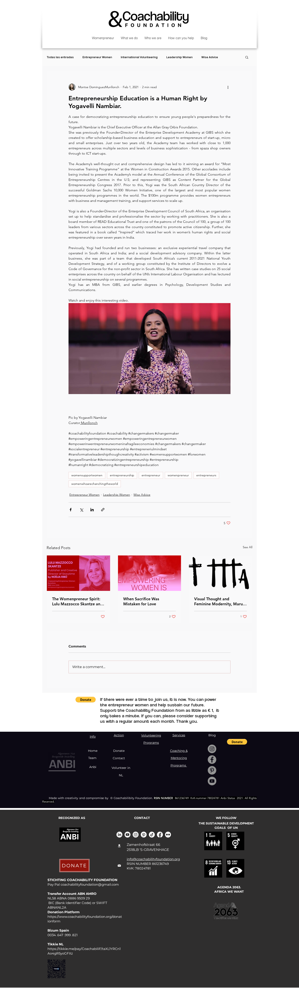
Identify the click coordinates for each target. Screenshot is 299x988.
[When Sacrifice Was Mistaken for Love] (149, 573)
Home (92, 751)
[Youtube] (127, 835)
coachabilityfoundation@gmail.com (90, 884)
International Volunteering (139, 57)
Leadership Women (179, 57)
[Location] (119, 845)
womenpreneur (178, 475)
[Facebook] (212, 759)
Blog (212, 735)
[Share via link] (103, 510)
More (230, 57)
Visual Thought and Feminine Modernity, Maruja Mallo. (220, 601)
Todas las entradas (60, 57)
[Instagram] (212, 749)
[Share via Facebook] (71, 510)
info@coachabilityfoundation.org (153, 859)
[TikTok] (152, 835)
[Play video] (149, 348)
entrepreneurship (122, 475)
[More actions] (227, 87)
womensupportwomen (86, 475)
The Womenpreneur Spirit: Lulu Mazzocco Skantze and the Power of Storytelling (77, 601)
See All (247, 547)
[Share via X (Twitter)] (81, 510)
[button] (247, 57)
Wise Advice (209, 57)
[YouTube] (212, 781)
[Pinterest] (212, 770)
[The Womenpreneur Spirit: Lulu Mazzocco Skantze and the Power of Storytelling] (78, 573)
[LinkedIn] (119, 835)
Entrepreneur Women (97, 57)
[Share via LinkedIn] (92, 510)
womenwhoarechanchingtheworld (94, 484)
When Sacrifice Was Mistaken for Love (141, 601)
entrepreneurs (206, 475)
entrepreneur (151, 475)
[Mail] (119, 865)
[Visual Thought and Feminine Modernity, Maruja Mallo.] (220, 573)
